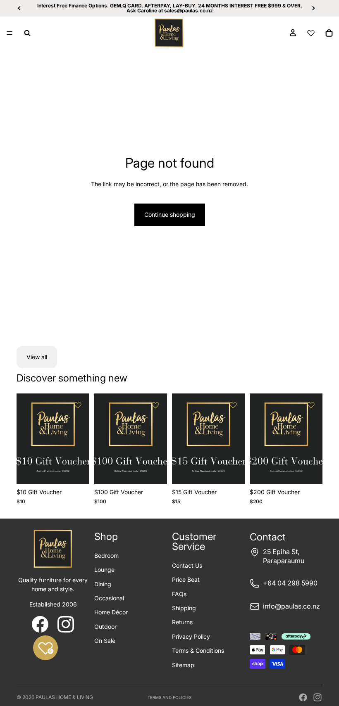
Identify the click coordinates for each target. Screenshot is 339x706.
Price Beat (186, 579)
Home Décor (111, 612)
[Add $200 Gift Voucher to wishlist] (310, 405)
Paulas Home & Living (64, 697)
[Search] (27, 33)
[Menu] (9, 33)
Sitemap (183, 664)
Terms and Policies (169, 697)
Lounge (104, 569)
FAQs (179, 593)
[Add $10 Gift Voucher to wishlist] (77, 405)
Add (83, 471)
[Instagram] (317, 697)
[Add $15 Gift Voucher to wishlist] (233, 405)
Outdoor (105, 626)
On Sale (104, 640)
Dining (102, 584)
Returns (182, 621)
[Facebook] (303, 697)
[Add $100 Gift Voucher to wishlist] (155, 405)
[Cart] (329, 33)
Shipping (184, 607)
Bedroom (106, 555)
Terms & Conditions (198, 650)
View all (36, 356)
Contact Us (187, 565)
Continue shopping (169, 214)
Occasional (109, 598)
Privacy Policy (191, 636)
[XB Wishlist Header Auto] (311, 33)
